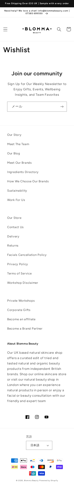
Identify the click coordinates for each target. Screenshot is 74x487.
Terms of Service (19, 273)
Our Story (14, 135)
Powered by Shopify (48, 480)
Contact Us (15, 227)
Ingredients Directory (23, 172)
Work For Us (16, 200)
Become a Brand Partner (25, 328)
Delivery (13, 236)
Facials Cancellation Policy (27, 255)
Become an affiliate (21, 319)
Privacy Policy (17, 264)
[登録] (62, 107)
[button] (5, 29)
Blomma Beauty (31, 480)
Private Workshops (21, 300)
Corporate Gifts (19, 310)
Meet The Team (18, 144)
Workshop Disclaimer (22, 282)
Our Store (14, 218)
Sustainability (17, 190)
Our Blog (13, 153)
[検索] (59, 29)
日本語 (35, 445)
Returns (12, 245)
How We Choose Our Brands (28, 181)
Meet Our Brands (19, 162)
